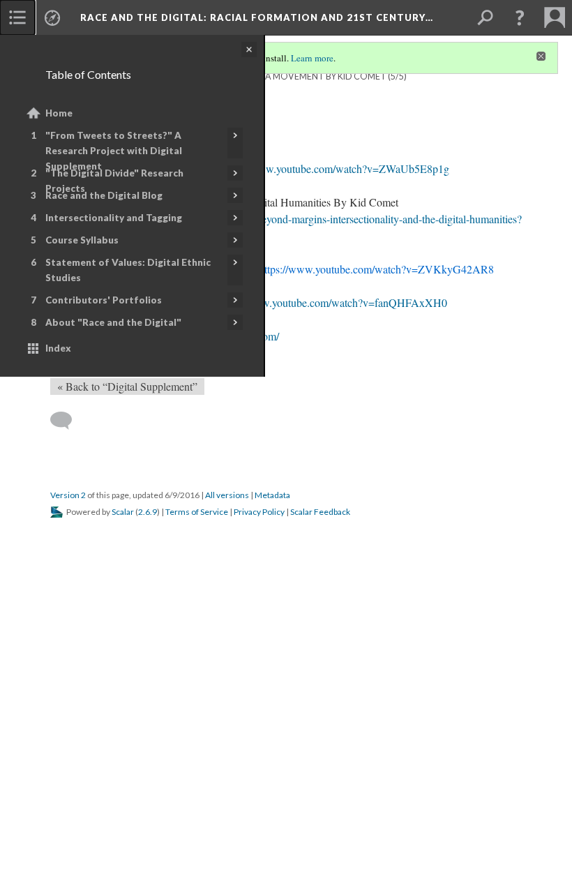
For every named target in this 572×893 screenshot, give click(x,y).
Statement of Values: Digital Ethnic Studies (128, 270)
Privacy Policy (259, 511)
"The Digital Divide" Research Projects (114, 180)
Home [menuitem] (59, 113)
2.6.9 (147, 511)
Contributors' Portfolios (103, 300)
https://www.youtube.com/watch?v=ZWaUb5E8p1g (334, 168)
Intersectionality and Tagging (113, 217)
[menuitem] (17, 17)
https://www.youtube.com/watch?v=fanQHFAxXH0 (331, 302)
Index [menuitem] (58, 348)
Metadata (272, 495)
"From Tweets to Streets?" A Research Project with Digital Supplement (113, 151)
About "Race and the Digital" (113, 322)
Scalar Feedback (320, 511)
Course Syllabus (82, 240)
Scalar (123, 511)
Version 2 (68, 495)
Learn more (312, 58)
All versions (227, 495)
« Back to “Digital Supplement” (127, 386)
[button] (519, 17)
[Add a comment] (67, 421)
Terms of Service (196, 511)
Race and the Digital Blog (104, 195)
